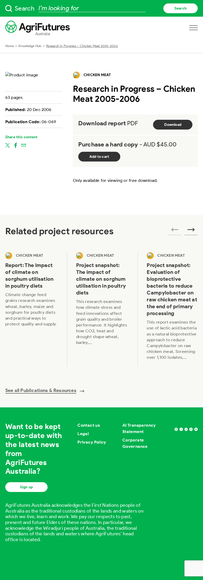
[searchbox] (101, 8)
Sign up (26, 487)
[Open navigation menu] (193, 27)
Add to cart (99, 156)
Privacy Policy (91, 442)
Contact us (88, 425)
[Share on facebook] (15, 145)
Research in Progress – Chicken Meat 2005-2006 (82, 46)
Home (9, 46)
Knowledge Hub (30, 46)
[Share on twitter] (7, 145)
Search (180, 8)
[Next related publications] (191, 231)
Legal (83, 433)
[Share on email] (23, 145)
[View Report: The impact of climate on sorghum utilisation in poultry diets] (31, 309)
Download (172, 124)
